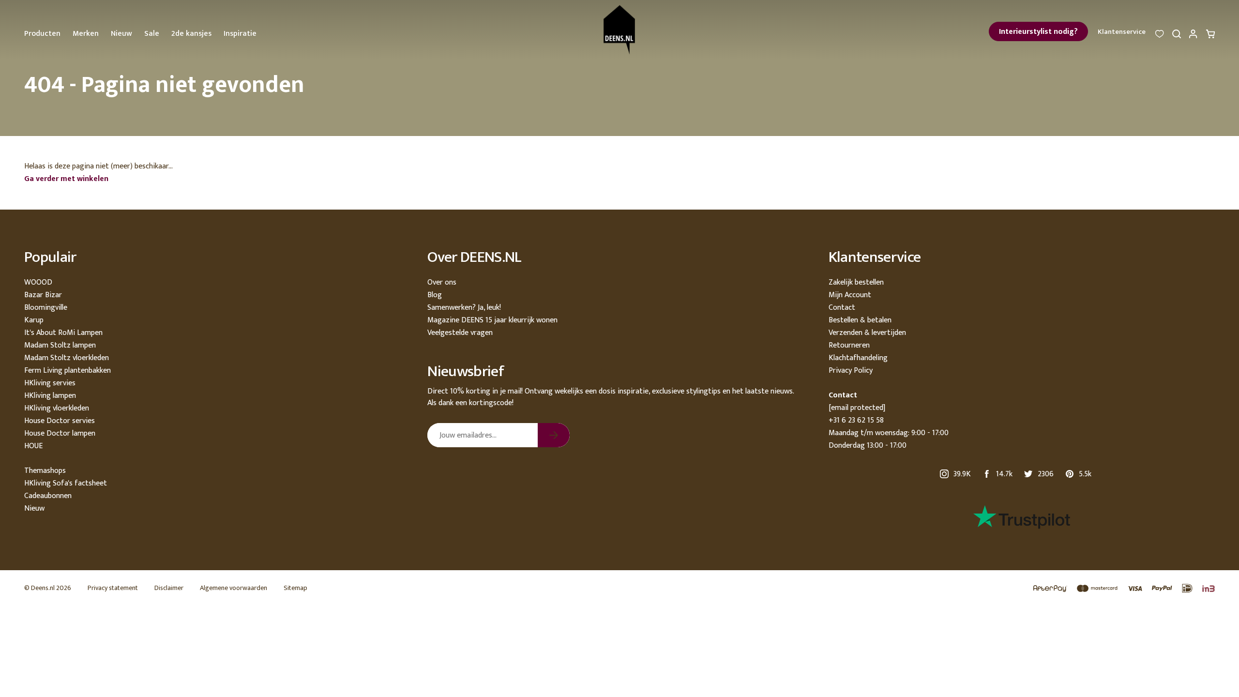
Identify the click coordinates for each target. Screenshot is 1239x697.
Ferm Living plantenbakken (67, 370)
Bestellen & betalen (860, 320)
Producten (42, 33)
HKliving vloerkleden (56, 408)
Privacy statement (113, 587)
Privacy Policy (851, 370)
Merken (86, 33)
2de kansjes (191, 33)
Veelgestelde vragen (460, 332)
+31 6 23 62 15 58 (856, 420)
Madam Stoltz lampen (60, 345)
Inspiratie (240, 33)
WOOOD (38, 282)
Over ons (441, 282)
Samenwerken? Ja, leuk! (464, 307)
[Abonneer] (554, 435)
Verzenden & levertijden (867, 332)
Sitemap (295, 587)
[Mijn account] (1193, 36)
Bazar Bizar (43, 295)
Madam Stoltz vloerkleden (66, 357)
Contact (842, 307)
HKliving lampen (50, 395)
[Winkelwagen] (1210, 36)
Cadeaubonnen (48, 495)
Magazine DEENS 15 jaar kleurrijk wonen (492, 320)
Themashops (45, 470)
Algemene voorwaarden (233, 587)
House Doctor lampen (59, 433)
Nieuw (121, 33)
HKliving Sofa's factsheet (65, 483)
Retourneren (849, 345)
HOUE (33, 446)
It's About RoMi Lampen (63, 332)
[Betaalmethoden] (1119, 588)
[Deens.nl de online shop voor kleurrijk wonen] (620, 30)
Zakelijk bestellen (856, 282)
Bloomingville (45, 307)
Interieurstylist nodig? (1038, 31)
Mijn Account (850, 295)
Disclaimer (168, 587)
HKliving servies (50, 383)
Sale (151, 33)
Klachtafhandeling (858, 357)
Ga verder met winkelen (66, 178)
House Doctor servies (59, 420)
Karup (34, 320)
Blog (434, 295)
